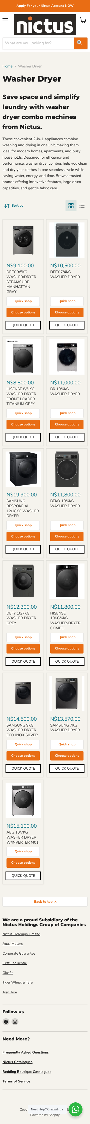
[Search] (81, 43)
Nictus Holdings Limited (21, 934)
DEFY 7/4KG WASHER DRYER (65, 274)
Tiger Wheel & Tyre (17, 982)
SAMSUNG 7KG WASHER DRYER (65, 728)
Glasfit (7, 972)
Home (7, 66)
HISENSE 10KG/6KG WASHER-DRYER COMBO (65, 621)
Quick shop (23, 301)
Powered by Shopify (45, 1115)
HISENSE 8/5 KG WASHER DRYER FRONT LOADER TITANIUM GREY (21, 396)
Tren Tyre (9, 992)
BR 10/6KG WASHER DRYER (65, 391)
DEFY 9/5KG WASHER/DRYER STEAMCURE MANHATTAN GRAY (21, 281)
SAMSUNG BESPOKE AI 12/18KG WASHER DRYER (22, 508)
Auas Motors (12, 943)
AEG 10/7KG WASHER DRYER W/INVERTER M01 (22, 837)
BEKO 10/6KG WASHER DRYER (65, 503)
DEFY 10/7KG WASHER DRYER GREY (21, 618)
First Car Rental (14, 963)
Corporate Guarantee (18, 953)
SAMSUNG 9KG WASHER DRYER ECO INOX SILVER (22, 730)
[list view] (82, 205)
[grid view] (71, 205)
